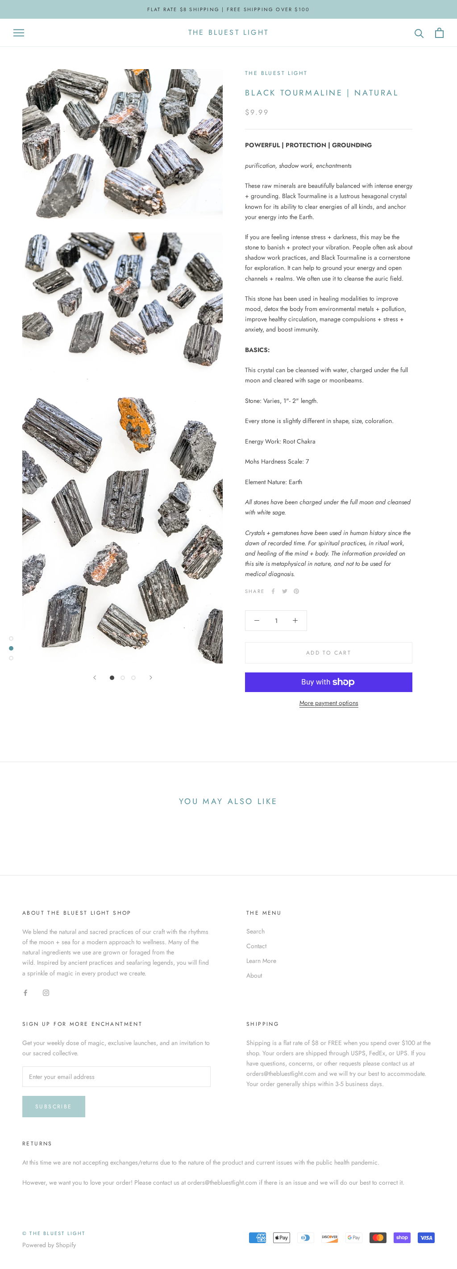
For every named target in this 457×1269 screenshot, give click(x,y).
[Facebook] (273, 591)
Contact (256, 945)
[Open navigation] (18, 33)
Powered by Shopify (49, 1244)
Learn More (261, 960)
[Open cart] (439, 33)
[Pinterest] (296, 591)
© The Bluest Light (54, 1233)
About (254, 975)
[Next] (151, 678)
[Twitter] (284, 591)
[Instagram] (46, 992)
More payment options (328, 702)
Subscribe (53, 1107)
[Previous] (94, 678)
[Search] (419, 32)
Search (255, 931)
